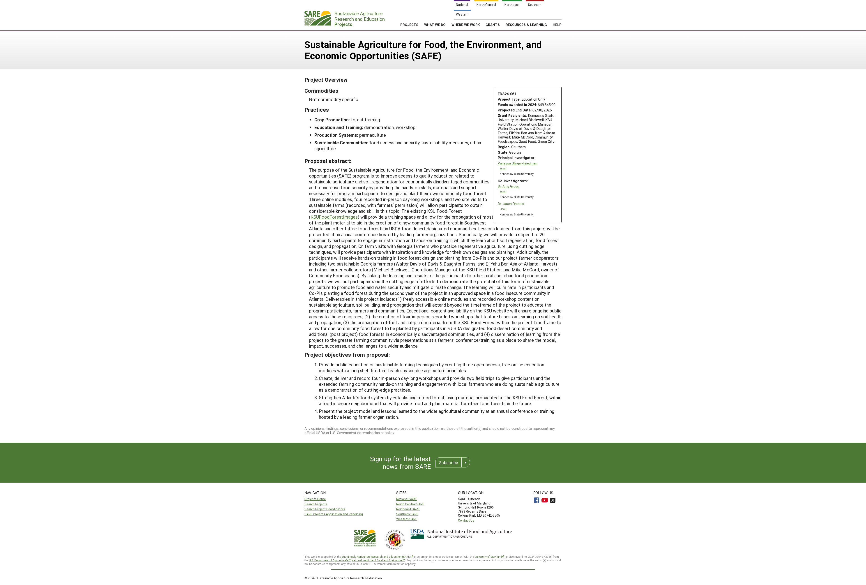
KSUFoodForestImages (334, 217)
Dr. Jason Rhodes (511, 204)
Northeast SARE (408, 509)
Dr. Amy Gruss (508, 186)
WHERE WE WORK (465, 24)
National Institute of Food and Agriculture (377, 560)
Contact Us (466, 520)
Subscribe (448, 462)
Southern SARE (407, 514)
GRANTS (493, 24)
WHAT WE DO (435, 24)
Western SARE (406, 519)
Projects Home (315, 499)
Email (503, 168)
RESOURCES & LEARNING (526, 24)
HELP (557, 24)
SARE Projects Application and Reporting (333, 514)
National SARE (406, 499)
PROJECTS (409, 24)
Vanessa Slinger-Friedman (517, 163)
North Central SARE (410, 504)
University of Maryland (488, 556)
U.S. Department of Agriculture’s (328, 560)
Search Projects (315, 504)
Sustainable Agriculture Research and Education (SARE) (376, 556)
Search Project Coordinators (324, 509)
